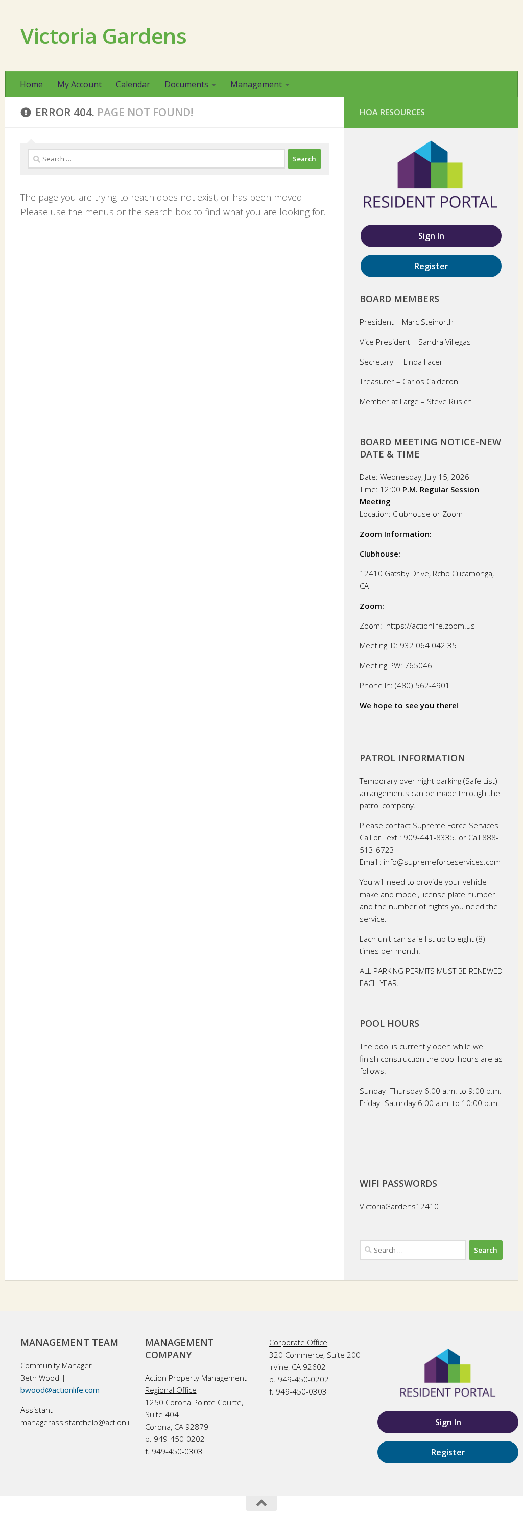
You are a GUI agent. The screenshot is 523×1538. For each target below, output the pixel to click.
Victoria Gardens (103, 35)
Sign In (431, 236)
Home (31, 84)
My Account (79, 84)
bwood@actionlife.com (60, 1390)
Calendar (133, 84)
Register (431, 266)
